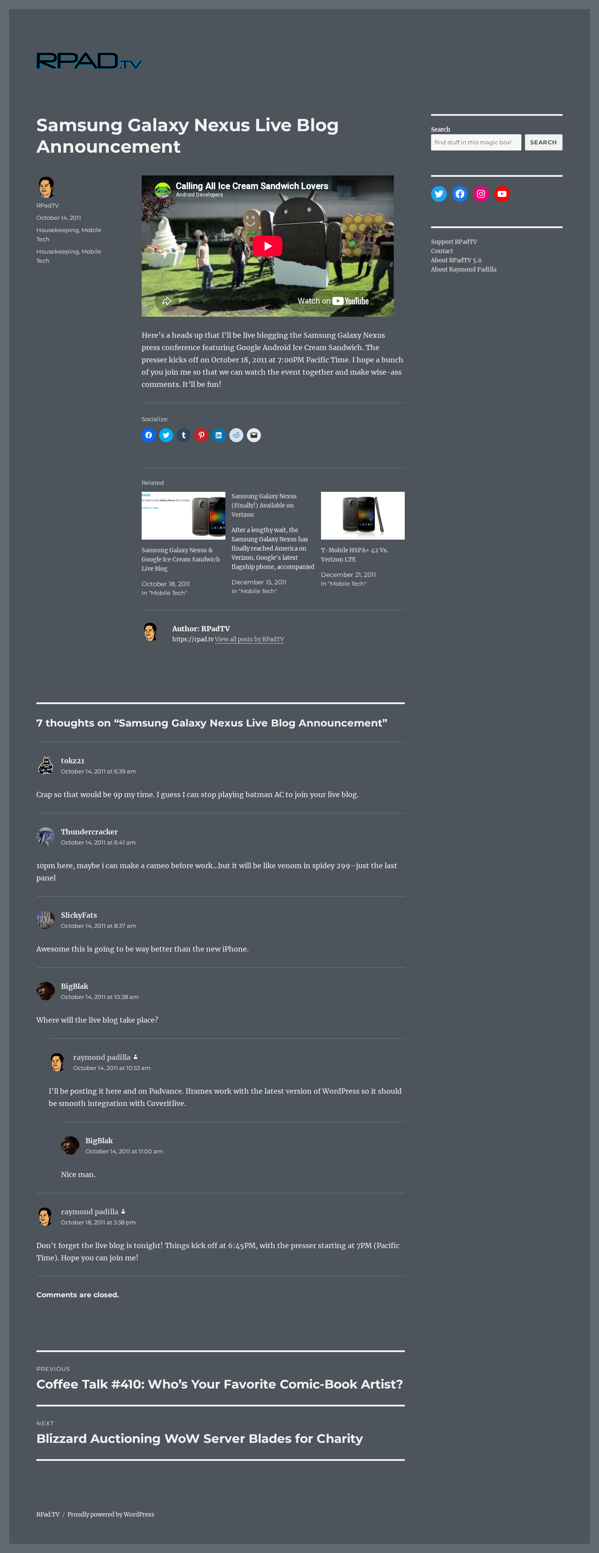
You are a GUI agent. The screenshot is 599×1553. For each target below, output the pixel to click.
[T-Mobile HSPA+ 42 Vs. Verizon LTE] (363, 516)
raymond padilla (102, 1057)
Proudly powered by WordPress (111, 1514)
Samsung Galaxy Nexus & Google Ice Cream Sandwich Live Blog (181, 560)
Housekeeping (57, 229)
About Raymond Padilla (463, 269)
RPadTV (47, 205)
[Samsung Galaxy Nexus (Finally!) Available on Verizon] (276, 544)
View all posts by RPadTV (249, 639)
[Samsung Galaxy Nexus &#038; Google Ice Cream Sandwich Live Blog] (183, 516)
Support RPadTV (454, 242)
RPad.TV (48, 1514)
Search (440, 129)
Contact (442, 251)
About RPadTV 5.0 (456, 260)
